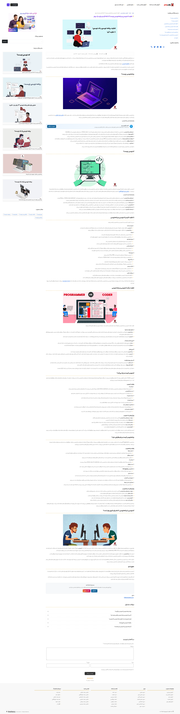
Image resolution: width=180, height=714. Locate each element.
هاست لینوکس (114, 702)
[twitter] (154, 47)
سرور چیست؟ (39, 214)
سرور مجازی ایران (141, 695)
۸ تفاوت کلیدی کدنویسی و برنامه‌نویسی (171, 23)
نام (133, 662)
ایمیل (87, 662)
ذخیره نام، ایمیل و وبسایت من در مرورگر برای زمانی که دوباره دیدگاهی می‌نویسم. (117, 669)
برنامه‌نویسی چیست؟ (174, 18)
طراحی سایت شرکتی (84, 692)
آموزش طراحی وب (169, 695)
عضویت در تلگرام (51, 126)
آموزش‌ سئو (171, 697)
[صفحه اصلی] (168, 4)
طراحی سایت (86, 689)
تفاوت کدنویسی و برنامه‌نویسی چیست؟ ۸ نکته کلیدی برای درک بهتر (113, 16)
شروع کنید (14, 5)
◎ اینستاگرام (86, 591)
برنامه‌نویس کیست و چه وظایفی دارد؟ (171, 32)
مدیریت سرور (142, 706)
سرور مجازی (142, 692)
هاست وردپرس (114, 697)
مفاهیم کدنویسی (125, 64)
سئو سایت (58, 692)
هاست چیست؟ (32, 214)
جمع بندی (176, 38)
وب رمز (165, 711)
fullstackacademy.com (129, 597)
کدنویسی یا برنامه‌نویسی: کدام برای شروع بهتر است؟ (169, 35)
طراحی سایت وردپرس (84, 704)
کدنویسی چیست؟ (174, 21)
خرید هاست (114, 695)
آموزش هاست (170, 699)
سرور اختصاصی (142, 702)
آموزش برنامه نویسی (124, 13)
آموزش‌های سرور (169, 702)
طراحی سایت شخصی (84, 699)
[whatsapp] (163, 47)
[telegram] (161, 47)
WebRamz (11, 711)
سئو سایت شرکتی (56, 697)
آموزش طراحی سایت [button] (141, 5)
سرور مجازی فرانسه (141, 699)
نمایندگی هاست (113, 706)
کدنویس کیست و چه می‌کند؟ (173, 29)
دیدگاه (132, 646)
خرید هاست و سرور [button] (119, 5)
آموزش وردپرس (170, 692)
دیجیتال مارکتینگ (57, 689)
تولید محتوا (58, 702)
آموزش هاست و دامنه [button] (154, 5)
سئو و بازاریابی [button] (130, 5)
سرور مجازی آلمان (141, 697)
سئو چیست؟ (14, 214)
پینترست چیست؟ (7, 214)
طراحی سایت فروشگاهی (83, 695)
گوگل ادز (58, 704)
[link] (151, 47)
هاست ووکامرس (113, 699)
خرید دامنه (114, 692)
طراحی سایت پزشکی (84, 702)
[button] (90, 611)
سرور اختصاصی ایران (141, 704)
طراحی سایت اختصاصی (83, 697)
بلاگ (130, 13)
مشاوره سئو (58, 695)
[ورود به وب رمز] (8, 4)
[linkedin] (157, 47)
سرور (144, 689)
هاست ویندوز (114, 704)
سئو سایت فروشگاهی (56, 699)
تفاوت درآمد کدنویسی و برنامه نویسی (171, 26)
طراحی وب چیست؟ (23, 214)
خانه (133, 13)
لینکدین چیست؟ (38, 217)
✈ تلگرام (94, 591)
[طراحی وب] (22, 21)
